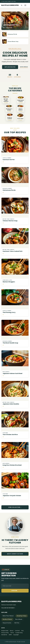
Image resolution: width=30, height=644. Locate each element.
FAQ (22, 630)
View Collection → (15, 507)
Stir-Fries (5, 432)
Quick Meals (24, 66)
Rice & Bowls (6, 371)
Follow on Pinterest (24, 1)
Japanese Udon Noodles (11, 404)
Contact (17, 630)
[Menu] (25, 5)
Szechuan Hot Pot (9, 160)
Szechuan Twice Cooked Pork (12, 251)
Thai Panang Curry (9, 312)
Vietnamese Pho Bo (9, 190)
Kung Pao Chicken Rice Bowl (12, 465)
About (11, 630)
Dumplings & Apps (7, 280)
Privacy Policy (5, 632)
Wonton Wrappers (9, 282)
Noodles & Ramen (7, 188)
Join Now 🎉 (15, 590)
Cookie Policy (19, 632)
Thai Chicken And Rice (10, 434)
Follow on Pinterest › (8, 608)
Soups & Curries (7, 310)
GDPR (10, 634)
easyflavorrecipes (10, 5)
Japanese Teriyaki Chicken (12, 496)
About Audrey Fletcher (15, 553)
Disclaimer (4, 634)
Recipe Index (4, 630)
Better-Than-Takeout (8, 249)
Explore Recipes (10, 67)
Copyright (16, 634)
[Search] (21, 5)
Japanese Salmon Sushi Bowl (12, 373)
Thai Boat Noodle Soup (10, 343)
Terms (12, 632)
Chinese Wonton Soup (10, 221)
